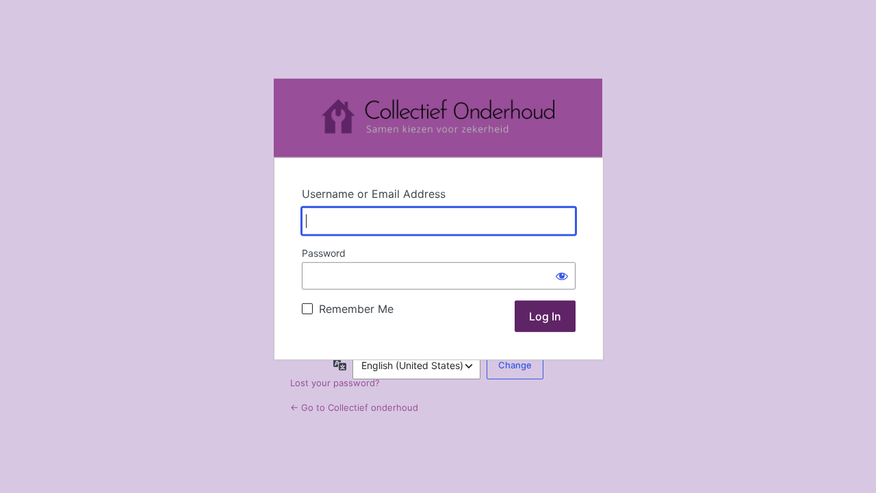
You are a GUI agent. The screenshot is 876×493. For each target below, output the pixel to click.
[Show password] (562, 276)
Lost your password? (335, 382)
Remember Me (356, 309)
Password (324, 253)
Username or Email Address (374, 194)
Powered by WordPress (438, 118)
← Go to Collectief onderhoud (354, 407)
